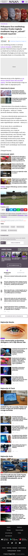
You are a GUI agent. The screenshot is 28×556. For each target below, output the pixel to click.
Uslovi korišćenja (22, 547)
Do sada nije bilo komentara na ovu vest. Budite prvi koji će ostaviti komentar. (13, 238)
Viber (25, 215)
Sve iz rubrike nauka (14, 265)
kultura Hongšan (5, 226)
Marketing (9, 547)
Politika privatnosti (11, 550)
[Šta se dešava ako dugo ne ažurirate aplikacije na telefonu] (6, 448)
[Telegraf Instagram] (16, 543)
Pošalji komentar (15, 242)
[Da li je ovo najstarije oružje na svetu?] (6, 174)
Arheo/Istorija (4, 23)
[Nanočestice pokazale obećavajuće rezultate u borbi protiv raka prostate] (6, 93)
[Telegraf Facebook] (8, 543)
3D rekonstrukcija (12, 230)
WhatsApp (20, 215)
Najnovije (7, 322)
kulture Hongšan (6, 47)
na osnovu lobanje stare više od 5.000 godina (12, 80)
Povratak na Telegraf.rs (4, 2)
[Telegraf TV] (19, 543)
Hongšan (13, 226)
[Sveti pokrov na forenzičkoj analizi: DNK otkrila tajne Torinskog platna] (6, 101)
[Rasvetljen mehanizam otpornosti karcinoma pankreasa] (6, 371)
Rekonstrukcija (20, 226)
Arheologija (4, 230)
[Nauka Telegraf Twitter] (12, 543)
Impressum (14, 547)
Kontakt (19, 550)
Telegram (3, 217)
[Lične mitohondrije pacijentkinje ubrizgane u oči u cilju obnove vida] (14, 331)
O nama (4, 547)
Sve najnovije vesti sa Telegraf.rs (14, 316)
